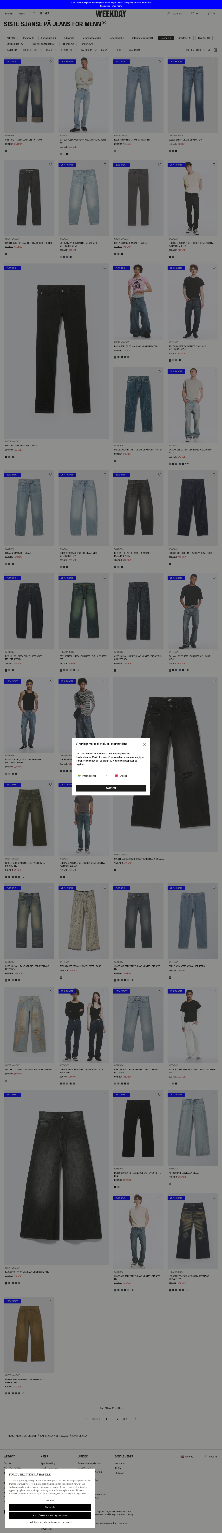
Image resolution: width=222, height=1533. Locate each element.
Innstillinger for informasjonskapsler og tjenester (50, 1522)
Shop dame (105, 6)
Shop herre (117, 6)
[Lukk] (144, 744)
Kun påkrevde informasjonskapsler (50, 1515)
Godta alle (50, 1507)
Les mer (50, 1501)
